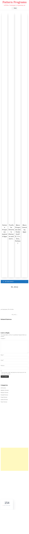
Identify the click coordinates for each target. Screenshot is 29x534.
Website (2, 365)
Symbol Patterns (4, 399)
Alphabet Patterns (5, 390)
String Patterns (4, 397)
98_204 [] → (14, 314)
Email (2, 360)
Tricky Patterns (4, 402)
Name (2, 355)
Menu (15, 8)
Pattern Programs (14, 2)
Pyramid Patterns (4, 395)
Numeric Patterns (4, 392)
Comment (3, 338)
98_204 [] (14, 287)
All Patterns (3, 388)
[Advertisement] (14, 459)
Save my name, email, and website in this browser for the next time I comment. (13, 373)
